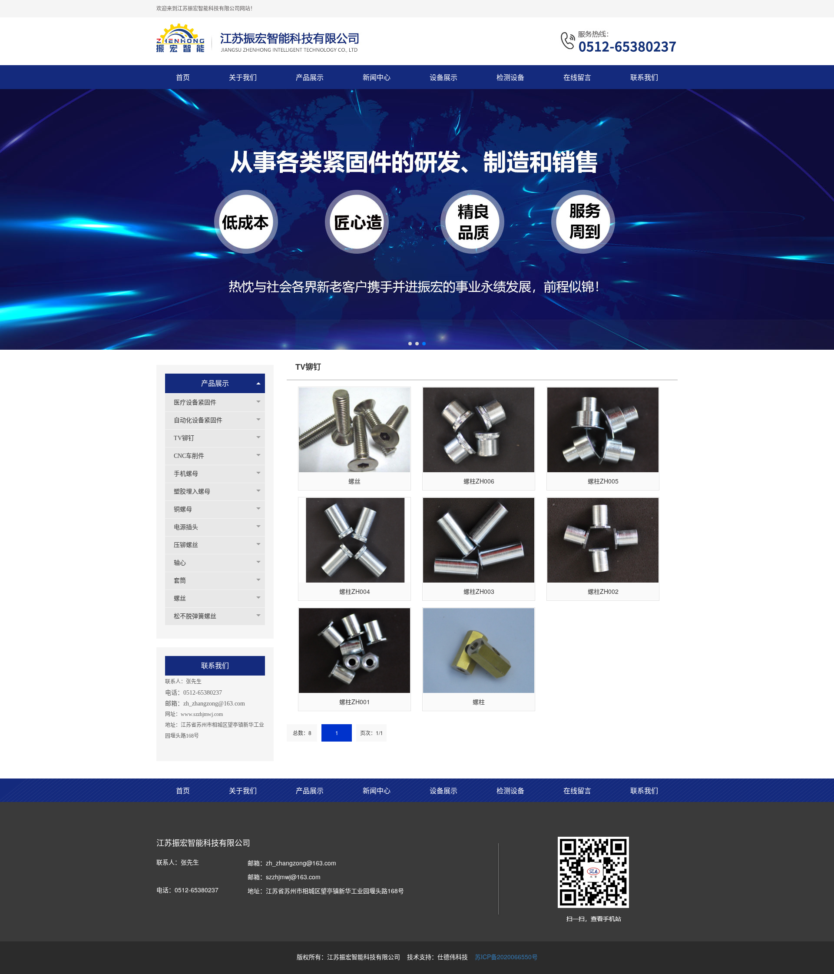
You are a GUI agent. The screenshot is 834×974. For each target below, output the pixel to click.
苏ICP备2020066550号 (506, 956)
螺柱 (479, 701)
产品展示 (215, 383)
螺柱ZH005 (603, 481)
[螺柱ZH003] (478, 540)
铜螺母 (183, 509)
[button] (410, 343)
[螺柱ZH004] (354, 540)
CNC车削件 (189, 456)
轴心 (180, 563)
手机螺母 (186, 473)
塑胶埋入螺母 (192, 491)
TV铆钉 (184, 438)
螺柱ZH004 (354, 591)
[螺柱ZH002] (603, 540)
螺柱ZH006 (478, 481)
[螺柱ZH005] (603, 430)
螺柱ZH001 (354, 701)
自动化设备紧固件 (198, 420)
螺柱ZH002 (603, 591)
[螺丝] (354, 430)
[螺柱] (478, 650)
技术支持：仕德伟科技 (437, 956)
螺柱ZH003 (478, 591)
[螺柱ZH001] (354, 650)
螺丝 (180, 598)
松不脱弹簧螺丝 (195, 616)
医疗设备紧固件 (195, 402)
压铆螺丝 (186, 545)
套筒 (180, 580)
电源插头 (186, 527)
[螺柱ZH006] (478, 430)
